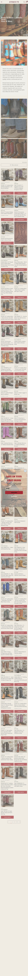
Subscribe (14, 492)
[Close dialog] (25, 471)
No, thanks (14, 496)
